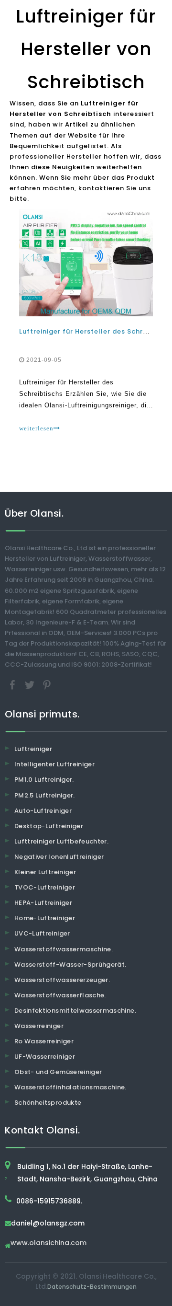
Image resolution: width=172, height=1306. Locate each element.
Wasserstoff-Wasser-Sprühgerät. (70, 964)
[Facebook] (13, 684)
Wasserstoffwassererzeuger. (62, 979)
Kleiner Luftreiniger (45, 872)
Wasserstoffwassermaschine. (63, 949)
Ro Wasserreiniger (44, 1041)
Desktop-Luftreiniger (48, 826)
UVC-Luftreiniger (42, 933)
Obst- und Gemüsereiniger (58, 1071)
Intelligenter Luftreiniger (54, 764)
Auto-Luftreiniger (43, 810)
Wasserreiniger (39, 1025)
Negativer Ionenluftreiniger (59, 856)
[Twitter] (30, 684)
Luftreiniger (33, 748)
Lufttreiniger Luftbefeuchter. (61, 841)
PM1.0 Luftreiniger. (44, 779)
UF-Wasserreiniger (44, 1056)
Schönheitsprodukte (47, 1102)
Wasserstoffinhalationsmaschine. (70, 1087)
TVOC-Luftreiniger (44, 887)
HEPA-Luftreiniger (43, 902)
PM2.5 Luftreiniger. (44, 795)
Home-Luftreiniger (44, 918)
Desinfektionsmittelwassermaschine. (75, 1010)
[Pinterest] (46, 684)
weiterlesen (36, 428)
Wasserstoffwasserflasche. (60, 995)
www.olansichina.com (48, 1243)
